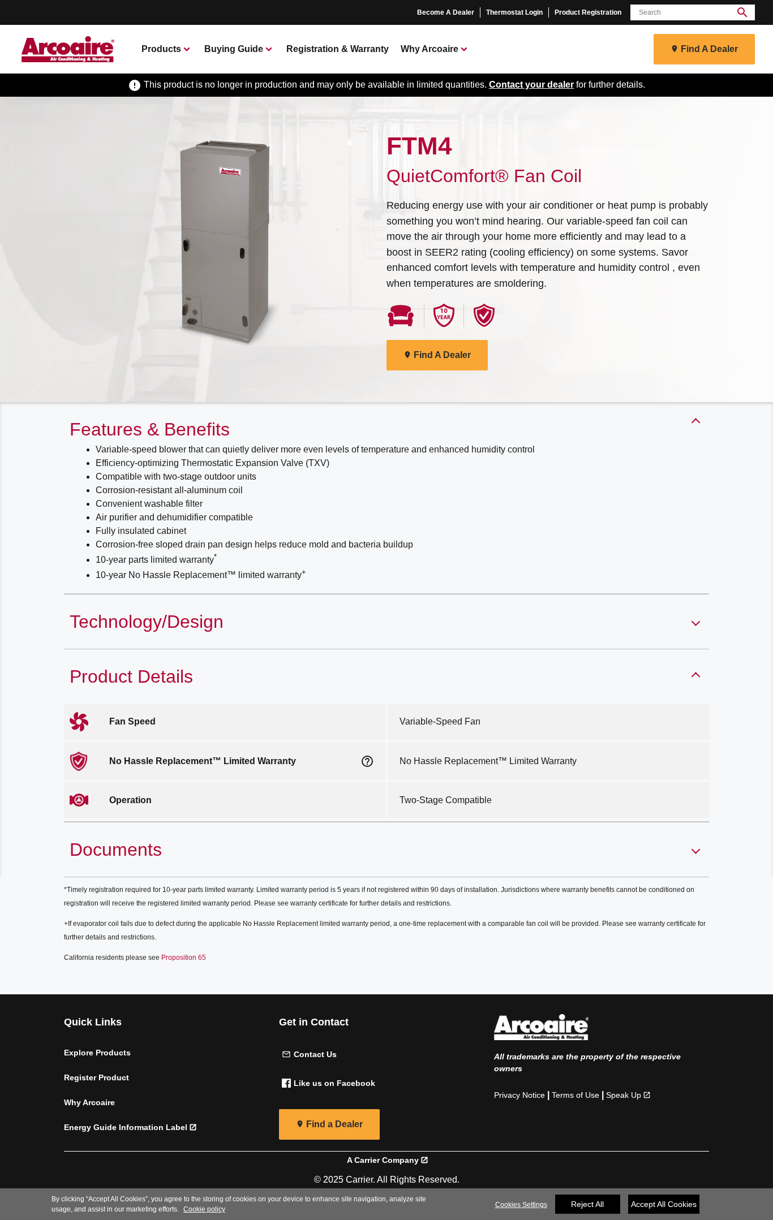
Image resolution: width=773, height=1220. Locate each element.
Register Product (96, 1077)
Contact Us (315, 1054)
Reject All (587, 1204)
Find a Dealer (334, 1124)
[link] (66, 49)
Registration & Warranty (337, 49)
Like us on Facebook (334, 1083)
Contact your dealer (531, 84)
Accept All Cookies (664, 1204)
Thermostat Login (514, 12)
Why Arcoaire (89, 1102)
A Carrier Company (383, 1160)
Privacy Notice (519, 1095)
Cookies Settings (521, 1205)
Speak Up (623, 1095)
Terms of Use (575, 1095)
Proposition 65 (183, 958)
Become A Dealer (445, 12)
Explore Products (97, 1052)
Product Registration (588, 12)
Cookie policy (204, 1209)
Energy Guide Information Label (125, 1127)
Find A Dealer (709, 49)
